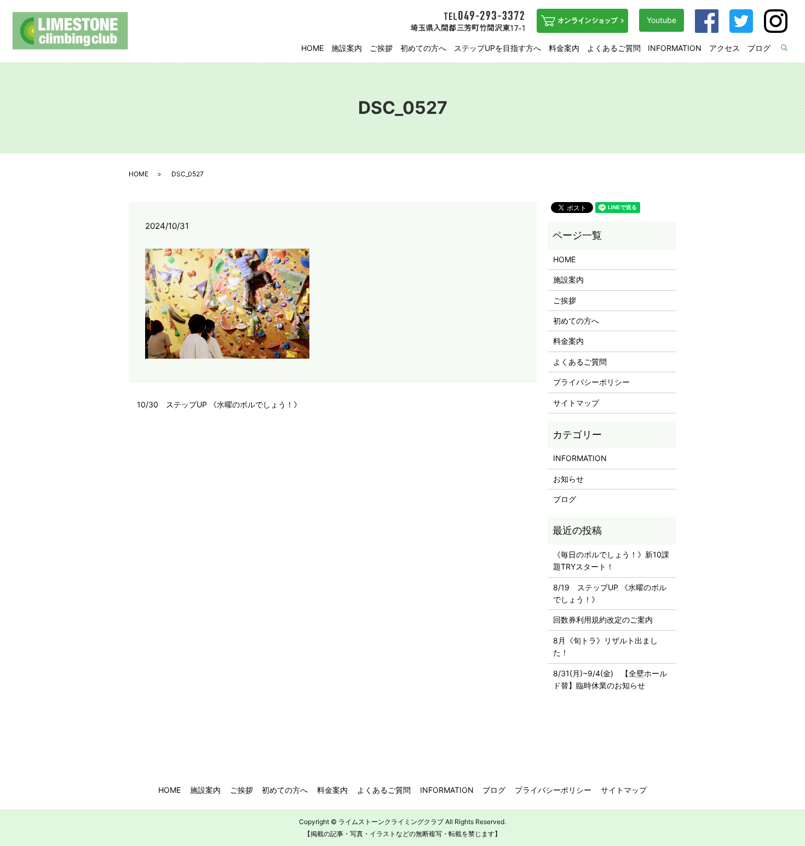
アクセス (724, 48)
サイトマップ (576, 402)
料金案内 (564, 48)
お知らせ (568, 479)
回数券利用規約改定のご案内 (603, 619)
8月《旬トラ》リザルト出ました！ (605, 646)
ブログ (759, 48)
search (791, 48)
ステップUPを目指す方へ (497, 48)
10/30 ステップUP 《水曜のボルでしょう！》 (219, 404)
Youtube (661, 20)
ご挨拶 (381, 48)
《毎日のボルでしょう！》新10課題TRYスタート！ (611, 560)
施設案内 (346, 48)
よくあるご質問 (614, 48)
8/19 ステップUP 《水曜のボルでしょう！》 (609, 593)
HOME (312, 48)
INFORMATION (675, 48)
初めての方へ (423, 48)
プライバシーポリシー (591, 382)
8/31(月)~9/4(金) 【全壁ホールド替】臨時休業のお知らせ (610, 679)
